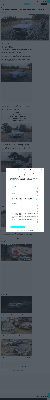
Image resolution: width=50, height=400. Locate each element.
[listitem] (25, 186)
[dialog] (25, 200)
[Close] (42, 170)
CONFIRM (18, 226)
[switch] (37, 188)
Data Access (25, 230)
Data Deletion (19, 230)
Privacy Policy (30, 230)
